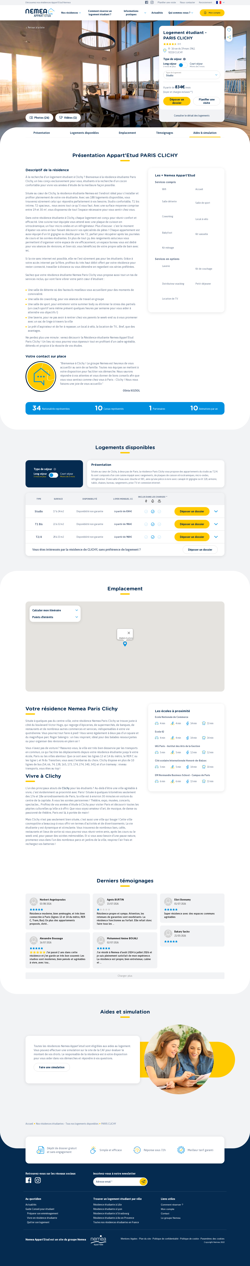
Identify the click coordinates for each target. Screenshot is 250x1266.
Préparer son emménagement (42, 1213)
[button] (125, 644)
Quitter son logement (37, 1222)
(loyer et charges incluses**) (178, 92)
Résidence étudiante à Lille (107, 1204)
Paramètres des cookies (212, 1238)
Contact (165, 1213)
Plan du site (145, 1238)
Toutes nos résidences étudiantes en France (116, 1222)
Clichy (66, 788)
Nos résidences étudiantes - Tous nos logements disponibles (67, 1123)
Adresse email (103, 1181)
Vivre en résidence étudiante (41, 1218)
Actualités (31, 1204)
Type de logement (173, 73)
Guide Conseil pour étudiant (40, 1209)
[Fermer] (129, 633)
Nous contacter (187, 3)
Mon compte (167, 1209)
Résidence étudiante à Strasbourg (111, 1213)
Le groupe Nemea (170, 1218)
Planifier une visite (167, 3)
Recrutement (205, 3)
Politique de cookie (189, 1238)
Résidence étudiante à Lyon (107, 1209)
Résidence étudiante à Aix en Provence (113, 1218)
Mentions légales (129, 1238)
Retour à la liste (36, 27)
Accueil (29, 1123)
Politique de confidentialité (165, 1238)
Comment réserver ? (172, 1204)
